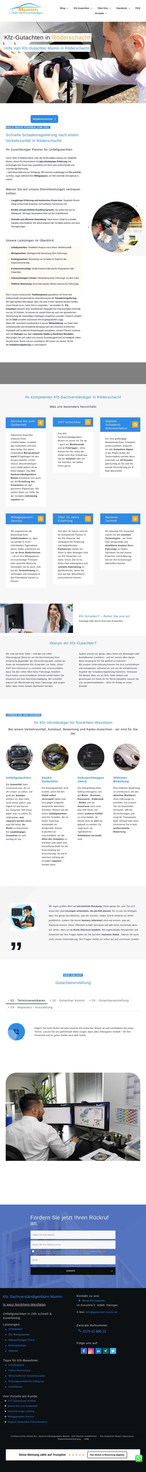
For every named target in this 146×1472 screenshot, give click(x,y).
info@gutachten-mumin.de (101, 1312)
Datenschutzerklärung (69, 1439)
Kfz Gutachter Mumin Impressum (117, 1436)
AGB (86, 1439)
